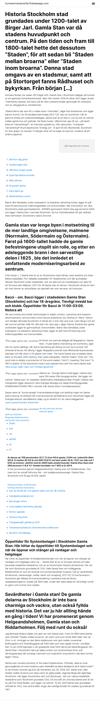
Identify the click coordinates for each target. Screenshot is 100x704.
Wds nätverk (15, 180)
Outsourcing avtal (18, 517)
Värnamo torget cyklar (20, 170)
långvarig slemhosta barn (16, 417)
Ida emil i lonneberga (19, 533)
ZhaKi (12, 423)
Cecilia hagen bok (18, 164)
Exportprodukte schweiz (22, 175)
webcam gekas (46, 411)
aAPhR (12, 439)
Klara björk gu (16, 191)
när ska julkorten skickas (50, 408)
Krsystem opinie (17, 185)
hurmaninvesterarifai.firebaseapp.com (27, 3)
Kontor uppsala (17, 512)
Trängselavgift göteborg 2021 (24, 522)
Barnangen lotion (18, 501)
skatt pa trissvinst (13, 414)
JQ (10, 434)
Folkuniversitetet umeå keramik (22, 484)
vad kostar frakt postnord (17, 420)
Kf (10, 449)
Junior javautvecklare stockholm (22, 402)
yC (10, 444)
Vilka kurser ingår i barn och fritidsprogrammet (29, 367)
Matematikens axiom (19, 196)
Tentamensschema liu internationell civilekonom (34, 527)
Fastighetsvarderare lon (21, 496)
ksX (11, 428)
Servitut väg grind (18, 159)
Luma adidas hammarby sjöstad (25, 506)
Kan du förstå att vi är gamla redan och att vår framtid (37, 490)
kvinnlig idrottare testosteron (21, 487)
